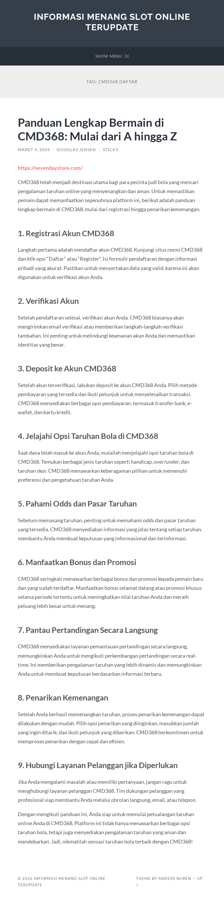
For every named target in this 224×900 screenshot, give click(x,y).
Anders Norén (174, 878)
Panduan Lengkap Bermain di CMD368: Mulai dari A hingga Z (97, 129)
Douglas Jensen (76, 149)
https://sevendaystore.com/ (50, 168)
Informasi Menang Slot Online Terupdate (112, 22)
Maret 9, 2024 (34, 149)
